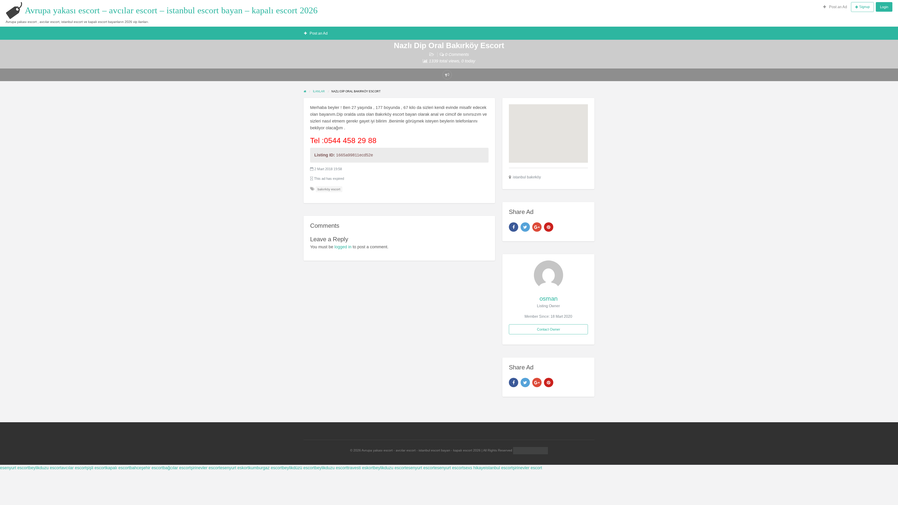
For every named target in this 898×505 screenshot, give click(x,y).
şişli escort (96, 467)
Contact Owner (548, 329)
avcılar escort (73, 467)
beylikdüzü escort (298, 467)
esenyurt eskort (234, 467)
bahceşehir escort (146, 467)
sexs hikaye (474, 467)
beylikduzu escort (45, 467)
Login (884, 7)
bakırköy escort (329, 189)
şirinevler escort (205, 467)
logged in (342, 247)
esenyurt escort (14, 467)
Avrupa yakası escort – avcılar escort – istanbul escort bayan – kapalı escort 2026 (171, 10)
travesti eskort (360, 467)
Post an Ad (837, 7)
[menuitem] (835, 7)
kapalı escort (118, 467)
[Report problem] (447, 74)
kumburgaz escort (265, 467)
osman (549, 298)
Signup (864, 7)
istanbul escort (499, 467)
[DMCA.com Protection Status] (530, 450)
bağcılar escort (177, 467)
